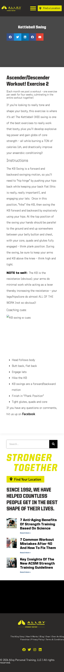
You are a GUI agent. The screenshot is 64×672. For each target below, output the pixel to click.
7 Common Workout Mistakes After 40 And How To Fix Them (38, 544)
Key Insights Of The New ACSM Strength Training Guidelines (37, 563)
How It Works (32, 636)
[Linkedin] (40, 649)
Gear (48, 636)
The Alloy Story (17, 636)
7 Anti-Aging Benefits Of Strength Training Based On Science (38, 524)
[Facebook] (24, 649)
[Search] (53, 444)
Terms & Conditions (55, 639)
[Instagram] (34, 649)
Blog (42, 636)
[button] (33, 8)
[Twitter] (29, 649)
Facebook (28, 414)
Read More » (25, 533)
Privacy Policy (37, 639)
